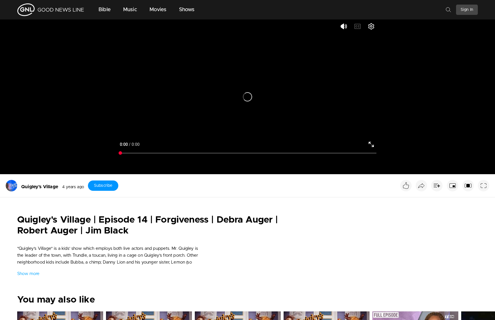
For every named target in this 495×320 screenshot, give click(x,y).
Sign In (467, 10)
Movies (158, 9)
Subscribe (103, 186)
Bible (105, 9)
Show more (28, 274)
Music (130, 9)
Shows (187, 9)
